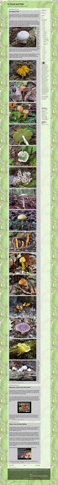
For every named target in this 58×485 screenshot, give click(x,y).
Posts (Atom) (14, 467)
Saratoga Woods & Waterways (44, 111)
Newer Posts (11, 465)
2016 (43, 56)
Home (24, 465)
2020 (43, 28)
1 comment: (22, 382)
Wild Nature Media (44, 116)
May (44, 48)
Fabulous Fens (45, 42)
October (44, 34)
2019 (43, 29)
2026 (43, 21)
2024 (43, 23)
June (44, 47)
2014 (43, 58)
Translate (44, 13)
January (44, 53)
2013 (43, 59)
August (44, 36)
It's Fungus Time (14, 11)
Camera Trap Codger (44, 118)
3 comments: (22, 419)
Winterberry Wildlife (44, 117)
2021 (43, 27)
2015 (43, 57)
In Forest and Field (16, 4)
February (44, 52)
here (18, 443)
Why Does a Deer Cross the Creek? (20, 387)
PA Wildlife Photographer (45, 119)
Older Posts (37, 465)
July (43, 46)
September (44, 35)
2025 (43, 22)
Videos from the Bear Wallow (18, 424)
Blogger (34, 478)
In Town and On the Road (45, 124)
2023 (43, 24)
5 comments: (22, 462)
